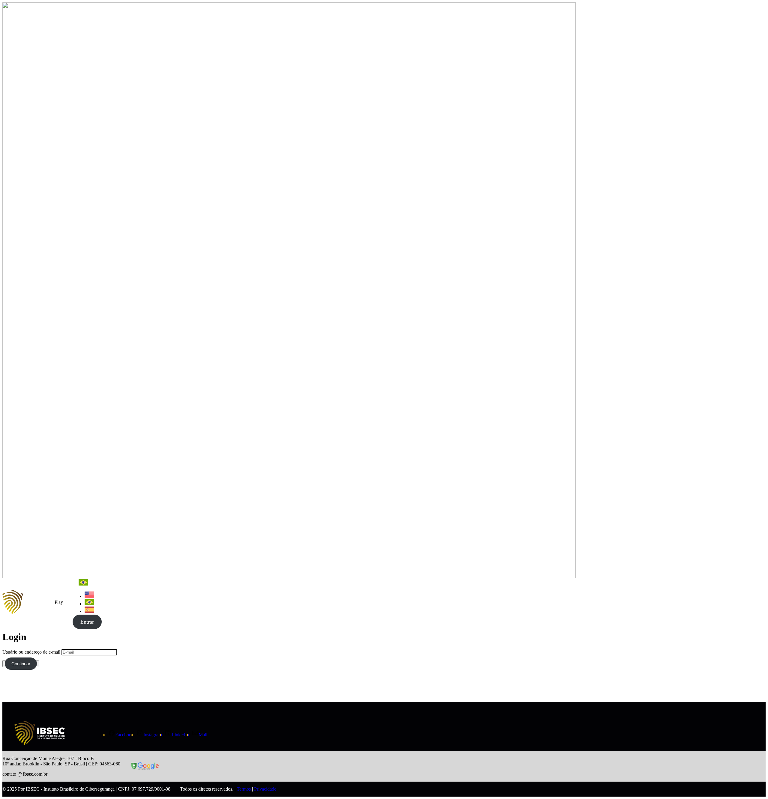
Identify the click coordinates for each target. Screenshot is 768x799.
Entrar (87, 622)
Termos (244, 789)
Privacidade (265, 789)
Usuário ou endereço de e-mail (31, 651)
